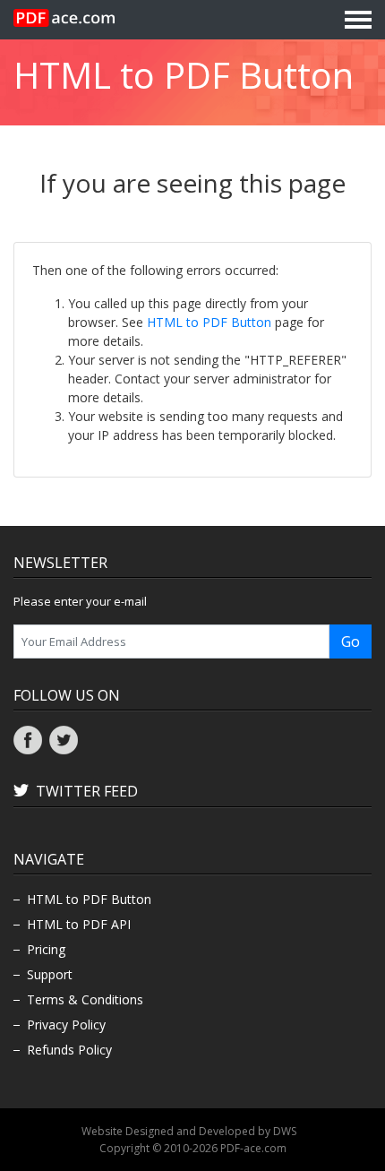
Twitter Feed (87, 791)
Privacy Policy (66, 1024)
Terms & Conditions (85, 999)
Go (350, 641)
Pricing (46, 949)
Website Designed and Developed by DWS (188, 1131)
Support (50, 974)
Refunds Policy (69, 1049)
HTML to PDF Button (209, 322)
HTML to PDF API (79, 924)
